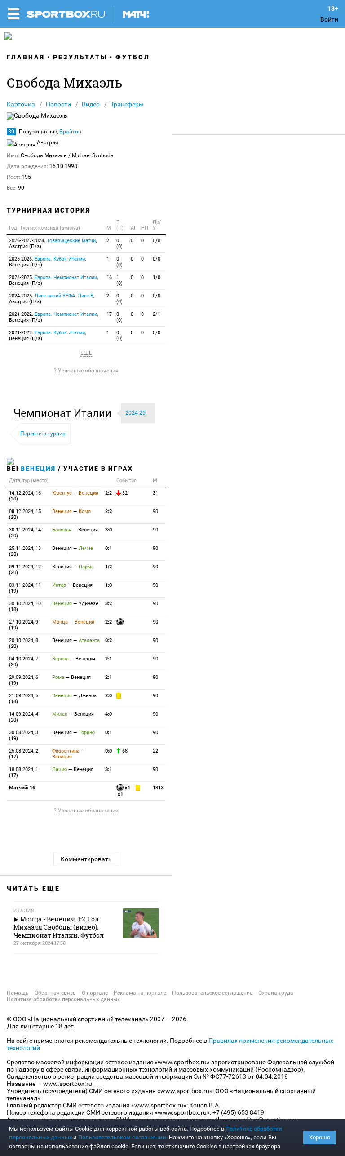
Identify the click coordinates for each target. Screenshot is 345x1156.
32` (125, 493)
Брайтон (70, 131)
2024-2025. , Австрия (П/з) (51, 299)
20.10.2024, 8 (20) (23, 643)
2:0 (108, 696)
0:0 (108, 751)
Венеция (38, 468)
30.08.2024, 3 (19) (23, 735)
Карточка (21, 104)
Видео (91, 104)
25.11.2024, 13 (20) (25, 551)
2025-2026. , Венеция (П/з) (47, 262)
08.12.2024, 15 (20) (25, 514)
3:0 (108, 530)
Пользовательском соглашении (122, 1137)
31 (155, 493)
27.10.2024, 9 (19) (23, 625)
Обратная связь (55, 993)
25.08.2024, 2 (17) (23, 754)
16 (109, 277)
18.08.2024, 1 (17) (23, 772)
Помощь (18, 993)
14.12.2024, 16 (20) (25, 496)
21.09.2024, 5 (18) (23, 698)
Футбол (132, 57)
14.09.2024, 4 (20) (23, 717)
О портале (95, 993)
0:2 (108, 640)
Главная (26, 57)
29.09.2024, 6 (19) (23, 680)
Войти (329, 19)
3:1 (108, 769)
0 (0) (119, 243)
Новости (58, 104)
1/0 (156, 277)
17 (109, 314)
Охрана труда (275, 993)
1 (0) (119, 280)
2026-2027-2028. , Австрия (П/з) (53, 243)
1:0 (108, 585)
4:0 (108, 714)
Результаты (80, 57)
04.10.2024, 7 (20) (23, 662)
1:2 (108, 567)
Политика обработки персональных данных (63, 999)
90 (155, 511)
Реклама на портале (140, 993)
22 (155, 751)
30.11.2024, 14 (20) (25, 533)
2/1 (156, 314)
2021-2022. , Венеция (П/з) (53, 317)
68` (125, 751)
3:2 (108, 604)
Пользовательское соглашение (212, 993)
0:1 (108, 548)
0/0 (156, 241)
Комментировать (86, 859)
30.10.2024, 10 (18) (25, 606)
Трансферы (127, 104)
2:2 (108, 493)
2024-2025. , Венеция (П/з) (53, 280)
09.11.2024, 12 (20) (25, 570)
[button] (64, 413)
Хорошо (319, 1137)
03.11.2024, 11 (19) (25, 588)
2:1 (108, 659)
